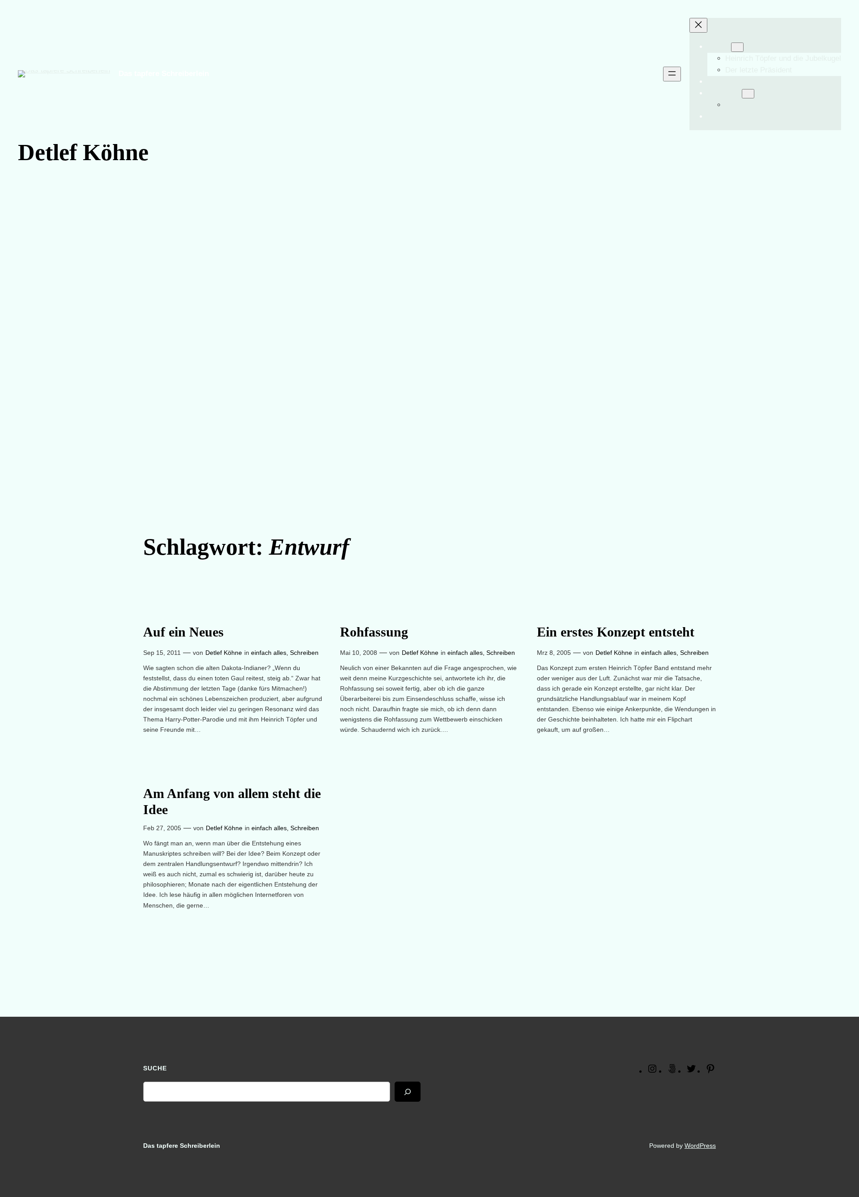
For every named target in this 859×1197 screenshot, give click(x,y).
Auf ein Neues (183, 632)
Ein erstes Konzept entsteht (615, 632)
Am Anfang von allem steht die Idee (232, 801)
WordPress (700, 1145)
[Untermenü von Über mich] (748, 93)
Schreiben (304, 652)
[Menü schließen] (698, 25)
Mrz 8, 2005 (554, 652)
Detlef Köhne (223, 652)
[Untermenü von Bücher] (737, 47)
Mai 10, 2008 (358, 652)
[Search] (408, 1092)
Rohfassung (374, 632)
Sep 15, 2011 (162, 652)
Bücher (719, 46)
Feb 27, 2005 (162, 828)
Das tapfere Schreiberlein (164, 73)
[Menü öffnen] (672, 74)
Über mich (724, 93)
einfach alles (268, 652)
